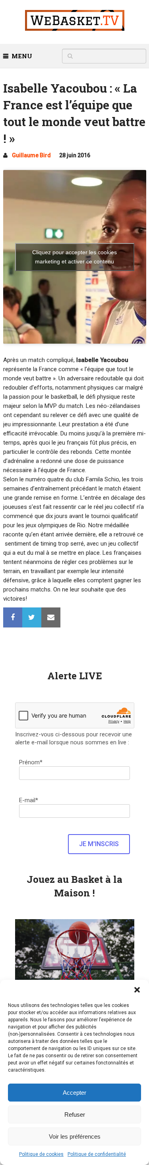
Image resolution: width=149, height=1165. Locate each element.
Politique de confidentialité (97, 1154)
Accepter (74, 1092)
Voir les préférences (75, 1136)
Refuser (74, 1114)
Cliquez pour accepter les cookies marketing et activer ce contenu (74, 257)
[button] (137, 990)
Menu (22, 56)
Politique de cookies (41, 1154)
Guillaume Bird (31, 155)
